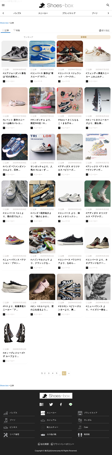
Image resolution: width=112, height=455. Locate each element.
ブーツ (95, 13)
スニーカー (43, 13)
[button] (109, 13)
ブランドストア (69, 13)
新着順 (83, 37)
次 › (64, 373)
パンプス (17, 13)
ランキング (28, 37)
